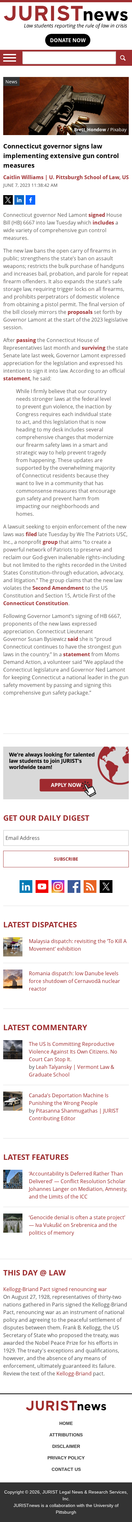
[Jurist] (66, 17)
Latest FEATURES (36, 1157)
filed (31, 534)
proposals (80, 312)
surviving (93, 347)
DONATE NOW (68, 40)
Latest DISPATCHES (40, 924)
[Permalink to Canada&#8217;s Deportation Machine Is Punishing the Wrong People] (12, 1101)
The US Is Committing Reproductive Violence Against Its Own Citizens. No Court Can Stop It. (73, 1051)
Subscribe (66, 859)
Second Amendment (58, 587)
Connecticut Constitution (35, 603)
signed (96, 214)
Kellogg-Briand (74, 1373)
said (73, 639)
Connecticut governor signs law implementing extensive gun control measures (61, 156)
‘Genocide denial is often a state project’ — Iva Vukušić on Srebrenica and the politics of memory (77, 1225)
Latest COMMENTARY (45, 1027)
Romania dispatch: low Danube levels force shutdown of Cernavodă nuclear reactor (74, 981)
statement (16, 378)
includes (103, 222)
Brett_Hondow (90, 129)
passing (26, 340)
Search (122, 57)
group (50, 541)
